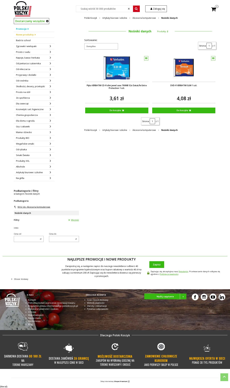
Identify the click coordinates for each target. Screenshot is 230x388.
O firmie (32, 311)
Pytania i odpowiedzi (97, 308)
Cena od (17, 234)
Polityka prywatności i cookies (43, 308)
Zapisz (157, 264)
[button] (136, 9)
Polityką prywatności (169, 274)
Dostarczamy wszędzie (30, 21)
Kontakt (32, 299)
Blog (30, 324)
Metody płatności (95, 302)
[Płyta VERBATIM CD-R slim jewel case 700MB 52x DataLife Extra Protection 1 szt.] (117, 68)
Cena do (52, 234)
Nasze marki (34, 318)
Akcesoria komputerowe (144, 18)
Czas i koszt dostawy (97, 299)
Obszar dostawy (21, 279)
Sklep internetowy (114, 381)
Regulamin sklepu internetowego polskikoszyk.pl (53, 305)
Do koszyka (115, 110)
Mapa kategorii (35, 315)
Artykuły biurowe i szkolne (114, 18)
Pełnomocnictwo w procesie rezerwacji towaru (51, 302)
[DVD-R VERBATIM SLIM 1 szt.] (184, 68)
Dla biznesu (34, 321)
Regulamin (183, 271)
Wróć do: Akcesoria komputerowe (34, 207)
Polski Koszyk (90, 18)
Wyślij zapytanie (170, 296)
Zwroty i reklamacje (97, 305)
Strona (202, 45)
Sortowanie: (90, 40)
